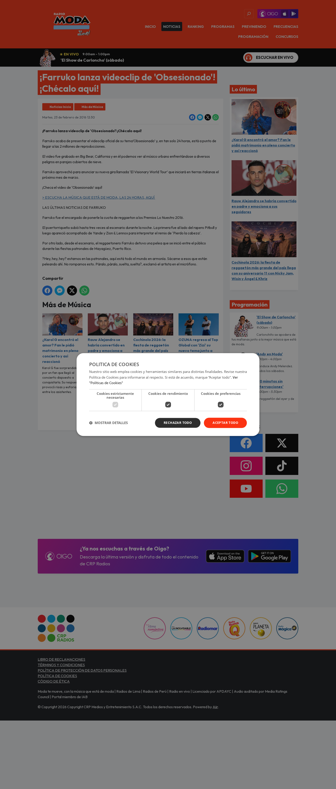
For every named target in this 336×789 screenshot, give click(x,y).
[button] (108, 422)
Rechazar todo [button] (178, 422)
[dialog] (168, 394)
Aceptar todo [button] (225, 422)
